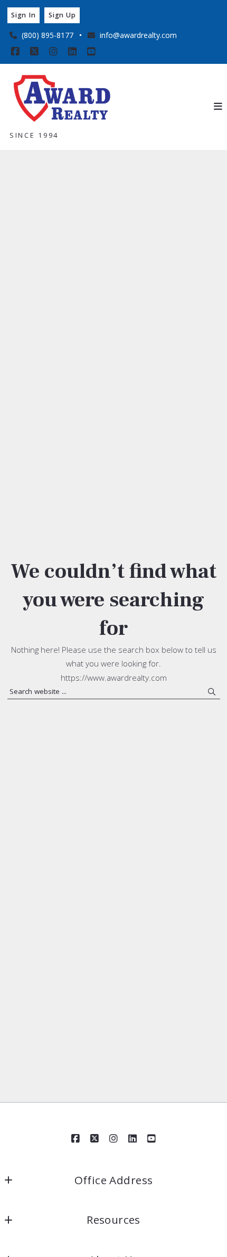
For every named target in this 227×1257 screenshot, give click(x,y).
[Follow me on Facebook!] (15, 51)
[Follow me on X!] (34, 51)
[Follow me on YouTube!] (91, 51)
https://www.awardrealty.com (114, 677)
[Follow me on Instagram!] (53, 51)
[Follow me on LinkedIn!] (72, 51)
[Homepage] (62, 99)
